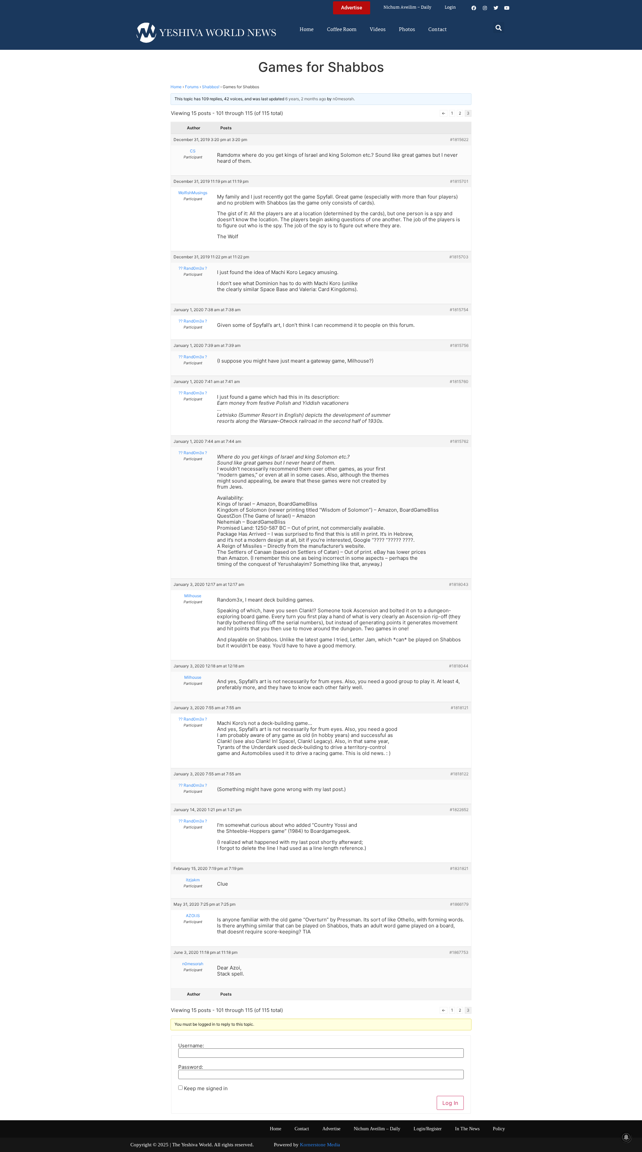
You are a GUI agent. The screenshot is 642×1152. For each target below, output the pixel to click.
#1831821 (459, 868)
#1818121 (459, 707)
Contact (437, 30)
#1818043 (458, 584)
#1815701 (459, 181)
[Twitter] (496, 8)
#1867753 (458, 952)
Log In (450, 1103)
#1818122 (459, 773)
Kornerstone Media (320, 1144)
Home (307, 30)
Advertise (331, 1128)
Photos (407, 30)
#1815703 (458, 256)
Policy (499, 1128)
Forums (192, 86)
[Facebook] (473, 8)
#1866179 (459, 904)
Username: (191, 1045)
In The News (467, 1128)
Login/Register (428, 1128)
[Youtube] (507, 8)
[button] (498, 27)
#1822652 (459, 809)
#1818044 (458, 665)
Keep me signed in (206, 1088)
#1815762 (459, 441)
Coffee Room (341, 30)
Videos (378, 30)
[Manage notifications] (626, 1137)
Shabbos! (210, 86)
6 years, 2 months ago (305, 98)
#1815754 (459, 309)
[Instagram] (485, 8)
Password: (190, 1066)
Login (450, 7)
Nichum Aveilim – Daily (407, 7)
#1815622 (459, 139)
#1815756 (459, 345)
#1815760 (459, 381)
